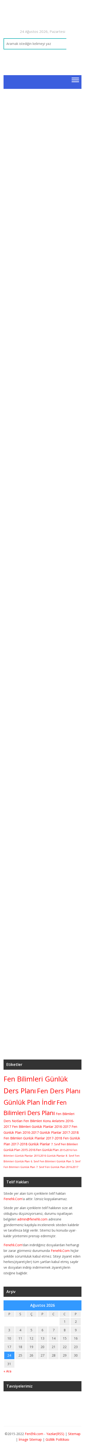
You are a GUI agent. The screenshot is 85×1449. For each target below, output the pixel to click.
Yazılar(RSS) (55, 1434)
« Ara (7, 1371)
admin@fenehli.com (32, 1219)
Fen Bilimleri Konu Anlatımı (43, 1121)
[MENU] (75, 80)
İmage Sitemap (30, 1439)
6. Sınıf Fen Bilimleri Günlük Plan (51, 1161)
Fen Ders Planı (59, 1090)
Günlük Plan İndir (30, 1102)
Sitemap (74, 1434)
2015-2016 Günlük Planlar (49, 1155)
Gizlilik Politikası (57, 1439)
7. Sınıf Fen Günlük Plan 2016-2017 (57, 1167)
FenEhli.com (34, 1434)
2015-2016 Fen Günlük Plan (40, 1150)
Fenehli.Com (13, 1199)
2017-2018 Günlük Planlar (30, 1144)
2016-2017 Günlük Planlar (41, 1132)
